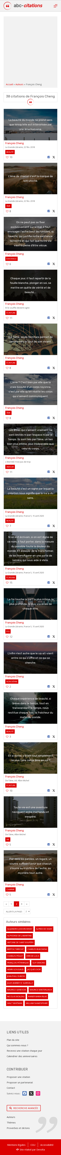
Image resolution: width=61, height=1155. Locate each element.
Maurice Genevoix (16, 989)
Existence (11, 258)
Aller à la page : (14, 911)
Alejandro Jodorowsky (19, 928)
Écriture (10, 312)
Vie (7, 839)
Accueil (9, 84)
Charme (10, 889)
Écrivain (10, 577)
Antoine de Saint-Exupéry (20, 942)
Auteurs (19, 84)
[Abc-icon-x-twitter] (31, 1093)
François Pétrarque (18, 962)
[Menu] (55, 6)
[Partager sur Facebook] (49, 157)
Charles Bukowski (37, 949)
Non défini (11, 681)
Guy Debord (38, 962)
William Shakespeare (37, 1003)
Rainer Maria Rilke (37, 996)
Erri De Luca (32, 955)
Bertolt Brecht (15, 949)
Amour (10, 466)
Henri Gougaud (15, 969)
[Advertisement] (30, 50)
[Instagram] (38, 1093)
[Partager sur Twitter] (54, 157)
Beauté (10, 152)
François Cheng (14, 143)
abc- (28, 5)
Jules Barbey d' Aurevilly (20, 982)
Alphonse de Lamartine (19, 935)
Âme (8, 205)
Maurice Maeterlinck (41, 989)
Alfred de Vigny (44, 928)
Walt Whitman (14, 1003)
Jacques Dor (34, 969)
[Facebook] (24, 1093)
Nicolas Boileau (16, 996)
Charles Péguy (15, 955)
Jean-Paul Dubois (16, 976)
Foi (8, 631)
